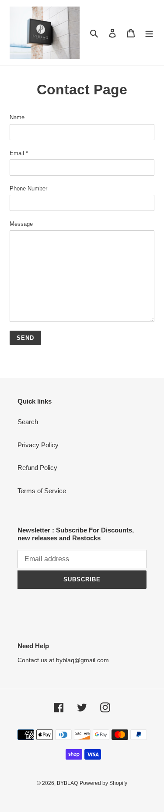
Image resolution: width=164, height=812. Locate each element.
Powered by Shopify (103, 783)
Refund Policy (37, 467)
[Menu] (149, 33)
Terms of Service (41, 490)
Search (27, 421)
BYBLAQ (67, 783)
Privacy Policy (38, 445)
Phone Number (28, 188)
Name (17, 117)
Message (21, 224)
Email (19, 153)
